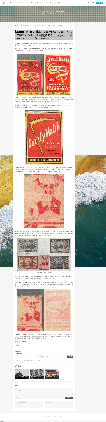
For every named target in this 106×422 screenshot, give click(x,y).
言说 (46, 3)
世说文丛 (33, 359)
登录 (93, 3)
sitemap (2, 421)
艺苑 (50, 3)
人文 (55, 3)
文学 (28, 3)
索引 (59, 3)
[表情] (16, 398)
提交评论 (69, 397)
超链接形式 (23, 359)
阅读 (41, 3)
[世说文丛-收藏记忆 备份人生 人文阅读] (4, 2)
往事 (19, 3)
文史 (32, 3)
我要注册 (100, 3)
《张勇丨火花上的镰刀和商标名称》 (27, 360)
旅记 (37, 3)
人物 (23, 3)
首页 (10, 3)
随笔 (14, 3)
